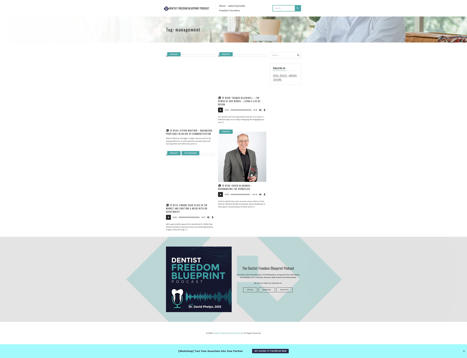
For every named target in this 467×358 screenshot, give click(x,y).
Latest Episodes (236, 5)
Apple (275, 75)
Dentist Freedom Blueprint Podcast (189, 8)
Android (293, 75)
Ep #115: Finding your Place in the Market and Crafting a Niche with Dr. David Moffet (187, 208)
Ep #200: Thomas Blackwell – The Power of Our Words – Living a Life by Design (239, 101)
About (222, 5)
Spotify (283, 75)
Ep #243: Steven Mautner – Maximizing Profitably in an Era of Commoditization (189, 132)
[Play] (220, 110)
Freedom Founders (229, 10)
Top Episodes (190, 153)
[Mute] (260, 110)
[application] (242, 110)
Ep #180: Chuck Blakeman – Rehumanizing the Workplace (235, 187)
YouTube (277, 79)
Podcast (174, 54)
